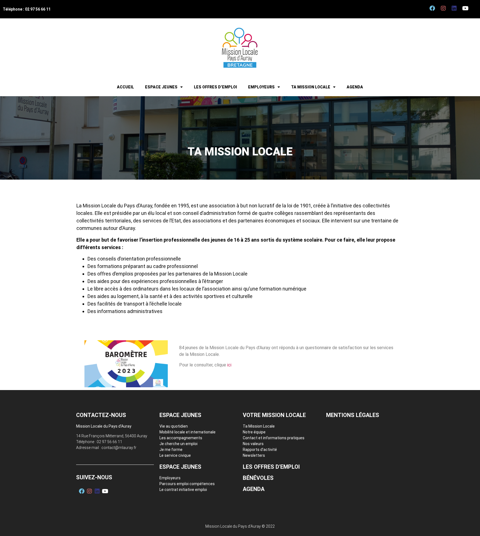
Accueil (125, 87)
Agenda (355, 87)
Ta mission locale (310, 87)
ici (229, 365)
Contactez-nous (101, 415)
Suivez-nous (94, 477)
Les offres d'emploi (271, 466)
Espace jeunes (161, 87)
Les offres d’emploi (215, 87)
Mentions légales (352, 415)
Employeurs (261, 87)
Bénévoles (258, 478)
